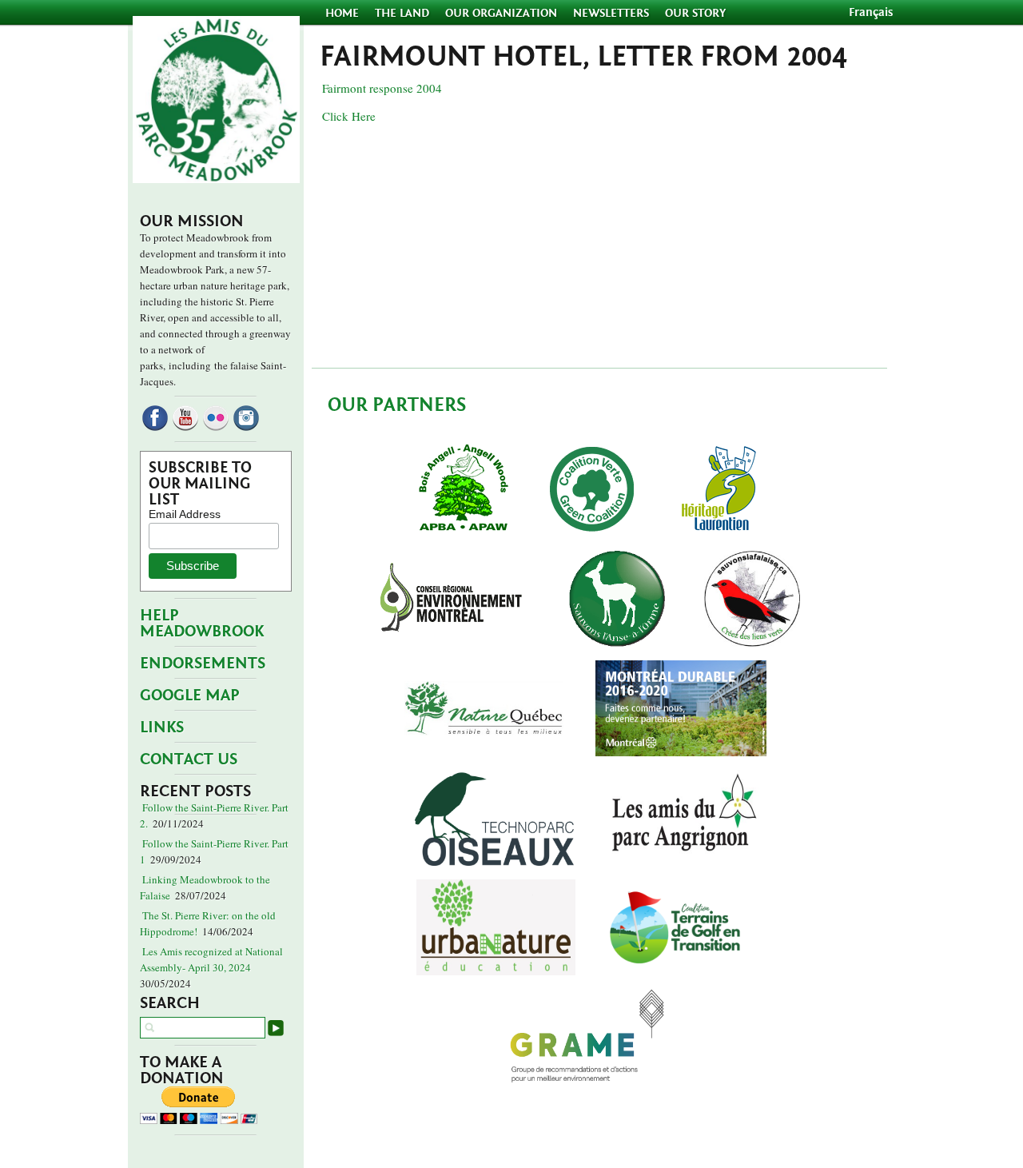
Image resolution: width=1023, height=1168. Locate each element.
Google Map (190, 695)
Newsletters (611, 13)
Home (343, 13)
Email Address (185, 514)
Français (871, 12)
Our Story (695, 13)
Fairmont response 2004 (382, 88)
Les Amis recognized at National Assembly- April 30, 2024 (211, 959)
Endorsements (202, 663)
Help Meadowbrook (202, 623)
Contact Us (188, 759)
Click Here (349, 116)
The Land (402, 13)
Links (162, 727)
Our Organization (501, 13)
